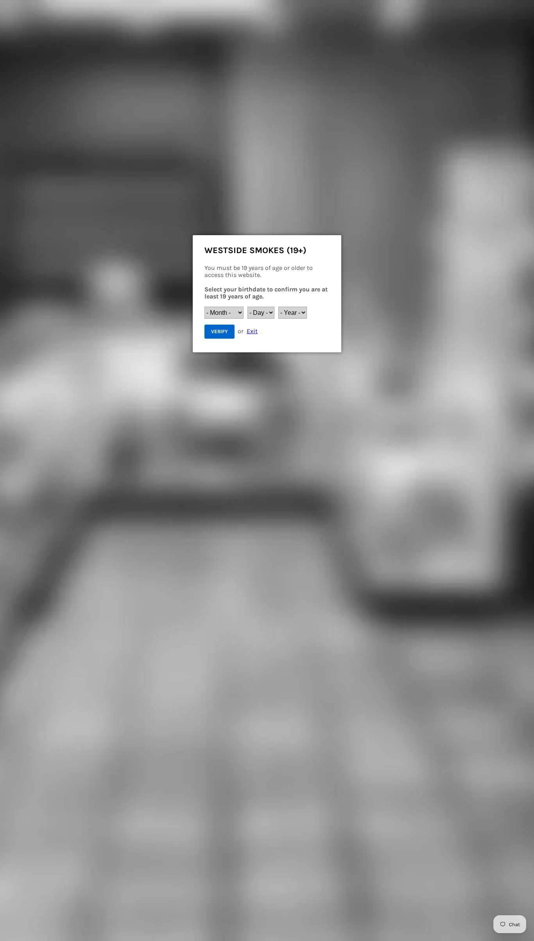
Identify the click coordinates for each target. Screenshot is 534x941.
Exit (252, 331)
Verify (219, 331)
